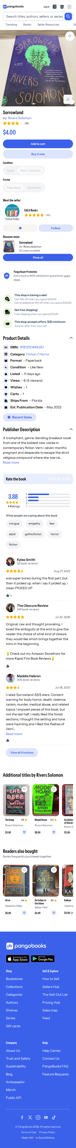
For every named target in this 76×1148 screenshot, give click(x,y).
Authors (12, 1002)
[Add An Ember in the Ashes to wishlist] (54, 870)
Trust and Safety (18, 1058)
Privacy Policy (47, 1132)
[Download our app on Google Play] (43, 958)
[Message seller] (20, 228)
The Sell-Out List (55, 994)
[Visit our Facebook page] (22, 1117)
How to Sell (50, 979)
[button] (38, 338)
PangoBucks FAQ (55, 1066)
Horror (44, 354)
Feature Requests (55, 1074)
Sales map (50, 1010)
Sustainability (16, 1066)
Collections (14, 987)
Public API (13, 1098)
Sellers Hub (50, 987)
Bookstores (14, 979)
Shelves (12, 1010)
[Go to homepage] (13, 7)
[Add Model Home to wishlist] (54, 789)
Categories (14, 994)
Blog (9, 1074)
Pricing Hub (51, 1002)
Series (10, 1018)
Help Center (51, 1051)
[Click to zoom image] (38, 68)
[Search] (68, 16)
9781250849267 (32, 347)
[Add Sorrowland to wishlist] (70, 36)
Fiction (31, 354)
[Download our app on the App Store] (18, 959)
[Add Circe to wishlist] (24, 870)
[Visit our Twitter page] (30, 1117)
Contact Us (50, 1058)
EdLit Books (31, 210)
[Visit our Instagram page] (38, 1117)
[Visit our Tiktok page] (54, 1117)
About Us (13, 1051)
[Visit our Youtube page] (46, 1117)
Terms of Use (28, 1132)
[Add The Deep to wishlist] (24, 789)
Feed (46, 1018)
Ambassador (15, 1082)
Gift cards (13, 1026)
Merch (11, 1090)
